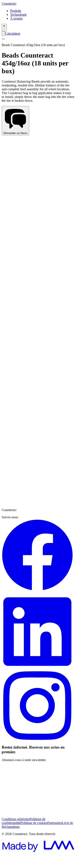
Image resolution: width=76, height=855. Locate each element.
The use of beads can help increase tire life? (30, 229)
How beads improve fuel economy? (24, 355)
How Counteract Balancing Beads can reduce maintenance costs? (38, 309)
